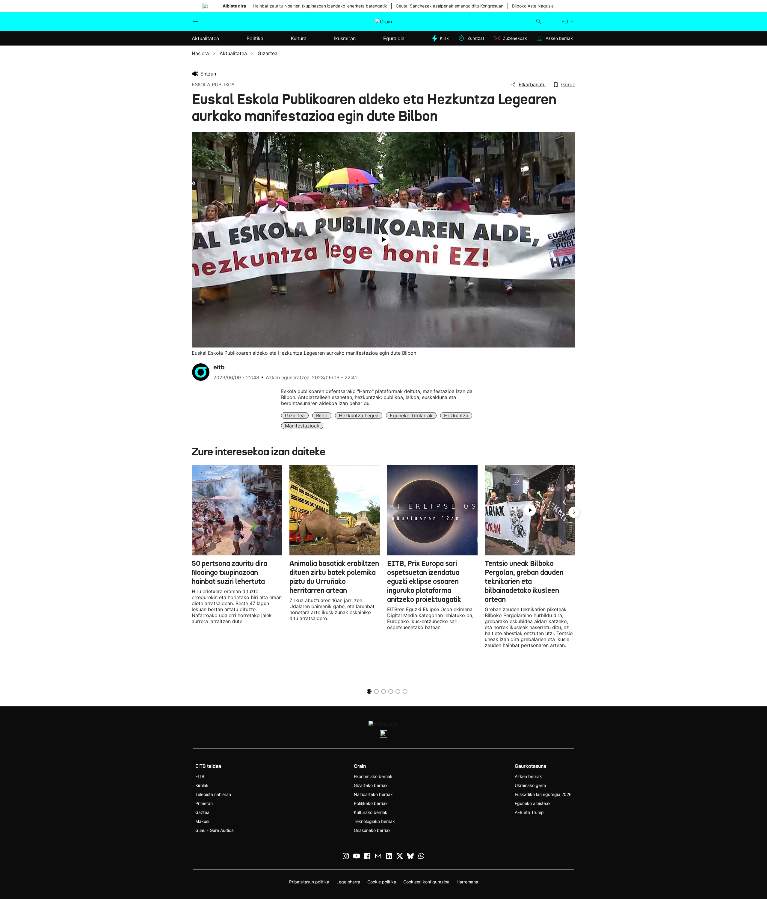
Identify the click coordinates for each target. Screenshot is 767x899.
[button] (574, 512)
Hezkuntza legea (358, 415)
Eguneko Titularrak (411, 415)
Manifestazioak (302, 426)
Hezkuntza (456, 415)
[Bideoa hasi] (383, 240)
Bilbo (321, 415)
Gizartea (295, 415)
